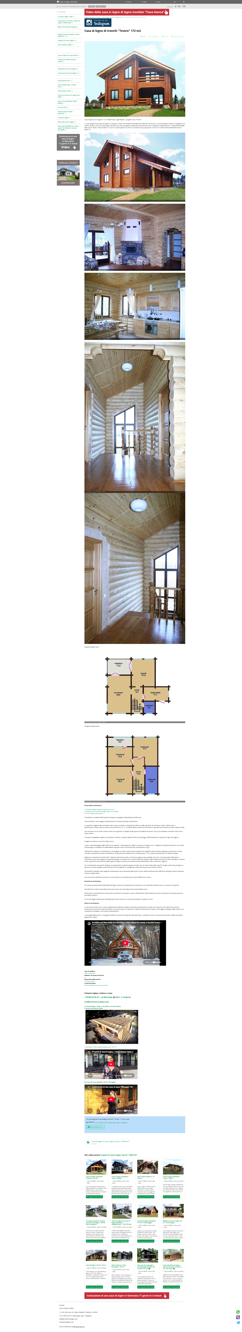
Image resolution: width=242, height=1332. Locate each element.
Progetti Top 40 (100, 6)
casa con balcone (89, 985)
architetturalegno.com (66, 1322)
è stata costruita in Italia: (93, 1008)
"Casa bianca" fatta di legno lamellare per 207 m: (100, 1047)
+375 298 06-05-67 (64, 6)
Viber (78, 6)
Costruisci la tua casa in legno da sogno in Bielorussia (69, 22)
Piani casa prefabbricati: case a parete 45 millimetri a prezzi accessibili (68, 128)
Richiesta (91, 6)
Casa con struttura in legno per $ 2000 (69, 96)
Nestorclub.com (80, 1327)
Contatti (158, 2)
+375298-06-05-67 (91, 997)
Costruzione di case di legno (68, 73)
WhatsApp (73, 6)
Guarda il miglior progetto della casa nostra (100, 809)
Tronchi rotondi (89, 981)
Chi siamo (128, 2)
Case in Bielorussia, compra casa (67, 86)
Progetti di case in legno (67, 40)
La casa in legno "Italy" (66, 16)
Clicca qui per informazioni (94, 1197)
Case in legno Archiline (68, 2)
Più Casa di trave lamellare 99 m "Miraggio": (100, 1082)
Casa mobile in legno (65, 45)
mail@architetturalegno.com (96, 1002)
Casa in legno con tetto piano (68, 55)
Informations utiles (65, 91)
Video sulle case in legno (67, 122)
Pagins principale (89, 17)
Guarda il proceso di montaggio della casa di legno (102, 811)
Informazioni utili (65, 80)
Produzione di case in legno (68, 69)
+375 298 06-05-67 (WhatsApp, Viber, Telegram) (111, 1123)
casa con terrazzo (102, 985)
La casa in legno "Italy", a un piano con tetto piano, (102, 1006)
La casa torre (63, 107)
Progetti (144, 2)
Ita (174, 2)
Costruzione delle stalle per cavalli (67, 60)
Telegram (83, 6)
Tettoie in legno (64, 118)
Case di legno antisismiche (94, 813)
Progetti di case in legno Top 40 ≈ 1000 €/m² (69, 35)
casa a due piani (89, 973)
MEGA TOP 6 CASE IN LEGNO (68, 27)
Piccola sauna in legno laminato (65, 112)
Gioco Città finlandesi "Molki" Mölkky (67, 102)
